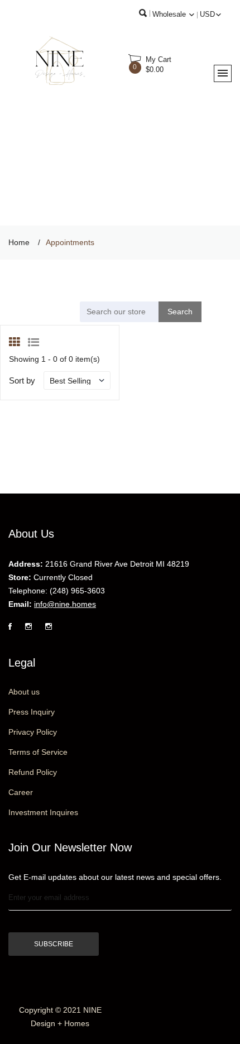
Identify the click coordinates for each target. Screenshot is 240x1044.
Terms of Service (38, 752)
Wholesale (170, 14)
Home (19, 242)
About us (24, 691)
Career (20, 792)
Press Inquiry (31, 711)
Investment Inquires (43, 812)
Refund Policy (32, 772)
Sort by (22, 380)
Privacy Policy (32, 731)
